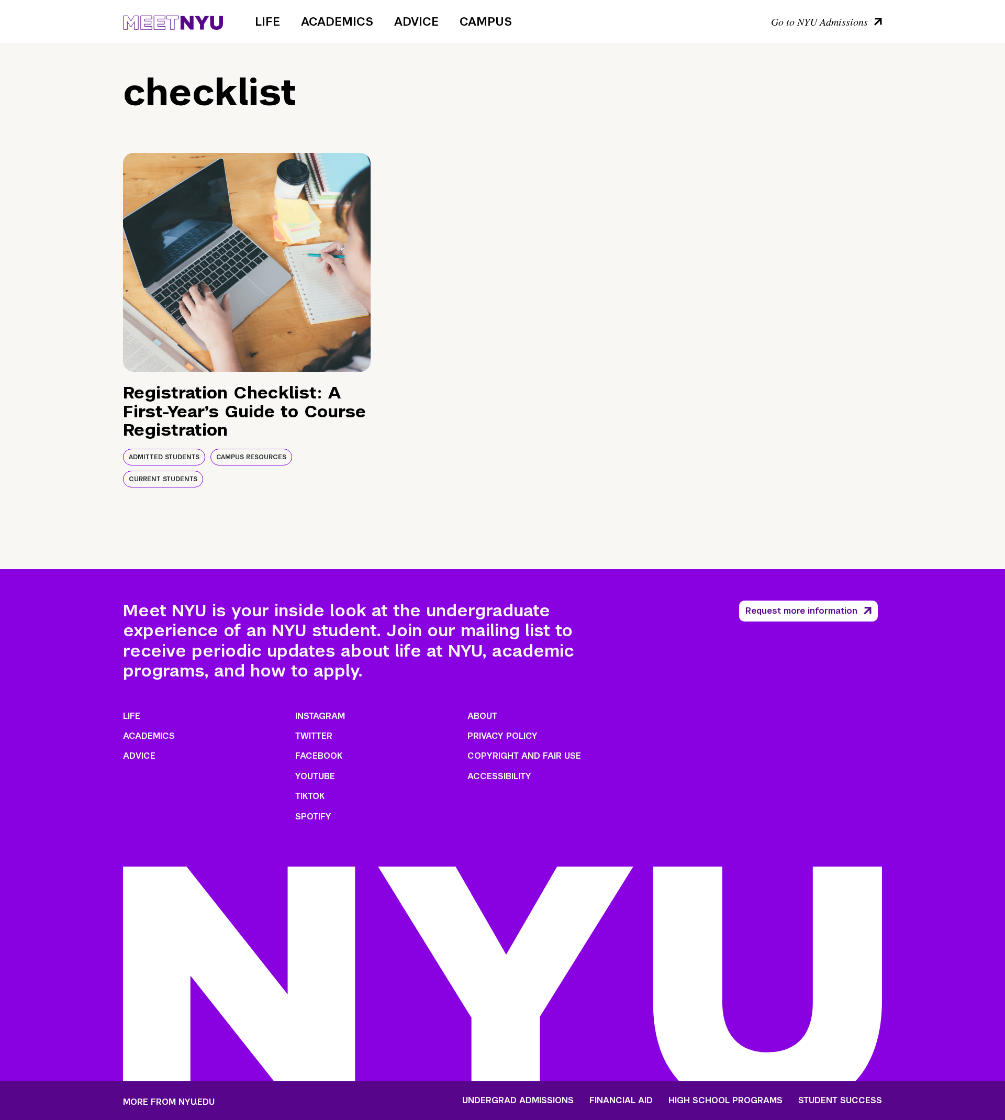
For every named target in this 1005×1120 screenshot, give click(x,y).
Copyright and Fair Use (524, 755)
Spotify (313, 816)
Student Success (840, 1100)
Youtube (315, 776)
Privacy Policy (502, 735)
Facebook (318, 755)
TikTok (310, 796)
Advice (416, 21)
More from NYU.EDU (169, 1101)
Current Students (163, 479)
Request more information (801, 610)
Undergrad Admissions (518, 1100)
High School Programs (725, 1100)
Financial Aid (621, 1100)
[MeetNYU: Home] (173, 21)
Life (267, 21)
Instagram (320, 716)
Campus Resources (251, 457)
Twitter (313, 735)
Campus (486, 21)
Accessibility (499, 776)
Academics (337, 21)
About (482, 716)
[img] (247, 262)
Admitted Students (164, 457)
